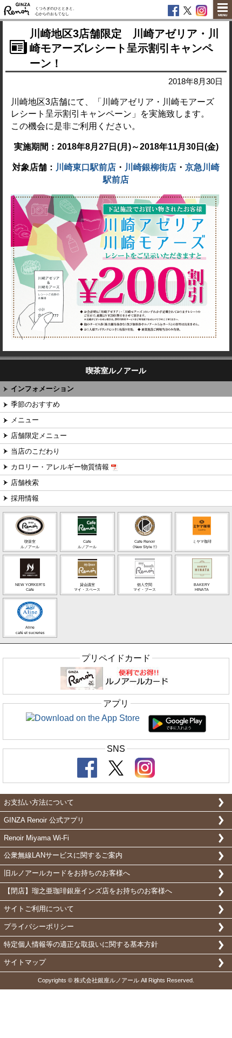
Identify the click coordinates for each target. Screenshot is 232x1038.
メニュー (25, 420)
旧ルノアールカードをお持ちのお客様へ (67, 873)
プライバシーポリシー (39, 926)
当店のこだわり (35, 451)
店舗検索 (25, 482)
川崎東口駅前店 (86, 167)
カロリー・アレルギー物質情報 (60, 467)
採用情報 (25, 498)
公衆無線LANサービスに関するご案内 (63, 855)
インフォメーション (42, 389)
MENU (222, 15)
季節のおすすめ (35, 404)
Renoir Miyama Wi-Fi (36, 838)
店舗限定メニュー (39, 436)
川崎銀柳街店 (150, 167)
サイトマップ (25, 962)
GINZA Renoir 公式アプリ (44, 820)
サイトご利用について (39, 909)
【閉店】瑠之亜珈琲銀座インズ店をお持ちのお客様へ (88, 891)
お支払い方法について (39, 802)
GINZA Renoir (17, 9)
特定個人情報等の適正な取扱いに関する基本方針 (81, 944)
